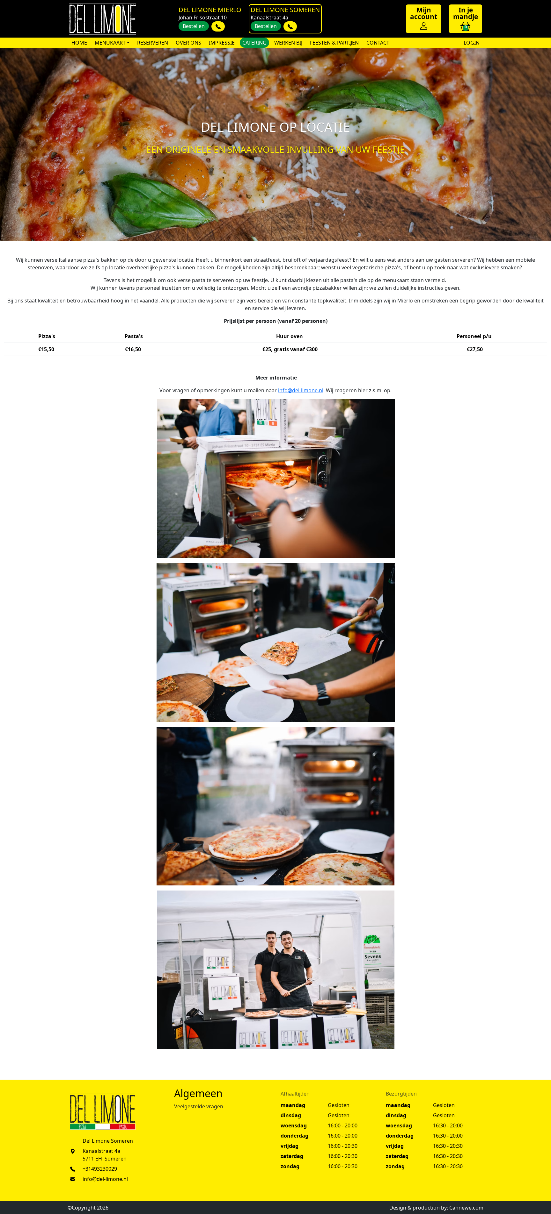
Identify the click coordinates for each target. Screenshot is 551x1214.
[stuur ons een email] (72, 1178)
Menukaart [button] (110, 42)
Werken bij (288, 42)
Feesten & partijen (334, 42)
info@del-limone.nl (300, 390)
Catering (254, 42)
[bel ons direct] (72, 1168)
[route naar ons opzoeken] (72, 1150)
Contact (377, 42)
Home (79, 42)
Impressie (222, 42)
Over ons (188, 42)
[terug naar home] (102, 19)
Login (471, 42)
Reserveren (152, 42)
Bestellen (194, 26)
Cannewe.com (466, 1207)
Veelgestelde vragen (198, 1106)
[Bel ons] (218, 26)
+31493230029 (100, 1168)
